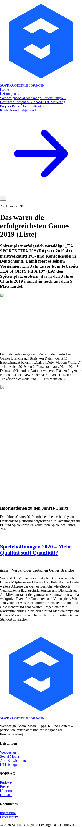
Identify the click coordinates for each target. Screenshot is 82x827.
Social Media (25, 98)
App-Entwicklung (48, 98)
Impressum (8, 813)
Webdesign (8, 98)
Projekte (6, 106)
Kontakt (39, 106)
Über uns (27, 106)
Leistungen (10, 94)
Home (4, 89)
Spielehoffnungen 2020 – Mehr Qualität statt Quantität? (36, 550)
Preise (16, 106)
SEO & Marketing (52, 102)
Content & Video (26, 102)
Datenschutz (9, 817)
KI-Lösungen (9, 765)
